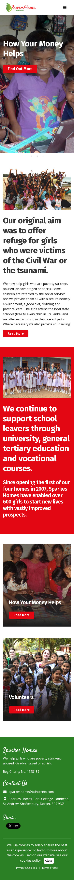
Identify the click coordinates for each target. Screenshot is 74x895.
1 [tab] (31, 156)
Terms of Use (50, 868)
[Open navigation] (64, 7)
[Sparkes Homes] (21, 7)
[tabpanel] (37, 84)
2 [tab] (37, 156)
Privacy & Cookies (26, 868)
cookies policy (30, 860)
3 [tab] (43, 156)
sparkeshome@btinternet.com (31, 792)
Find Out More (20, 68)
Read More (16, 333)
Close (48, 860)
